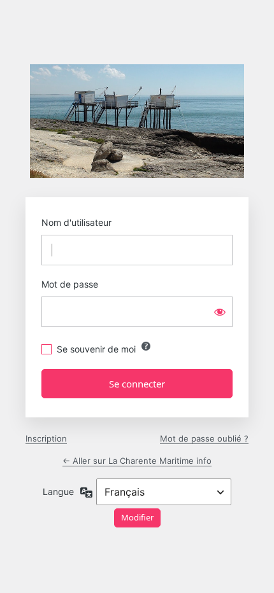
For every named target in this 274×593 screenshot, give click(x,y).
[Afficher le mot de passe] (220, 311)
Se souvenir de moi (96, 349)
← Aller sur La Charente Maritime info (137, 461)
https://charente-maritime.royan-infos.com (137, 121)
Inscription (46, 438)
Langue (58, 491)
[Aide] (146, 346)
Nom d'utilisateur (76, 222)
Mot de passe (69, 284)
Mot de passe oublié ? (204, 438)
